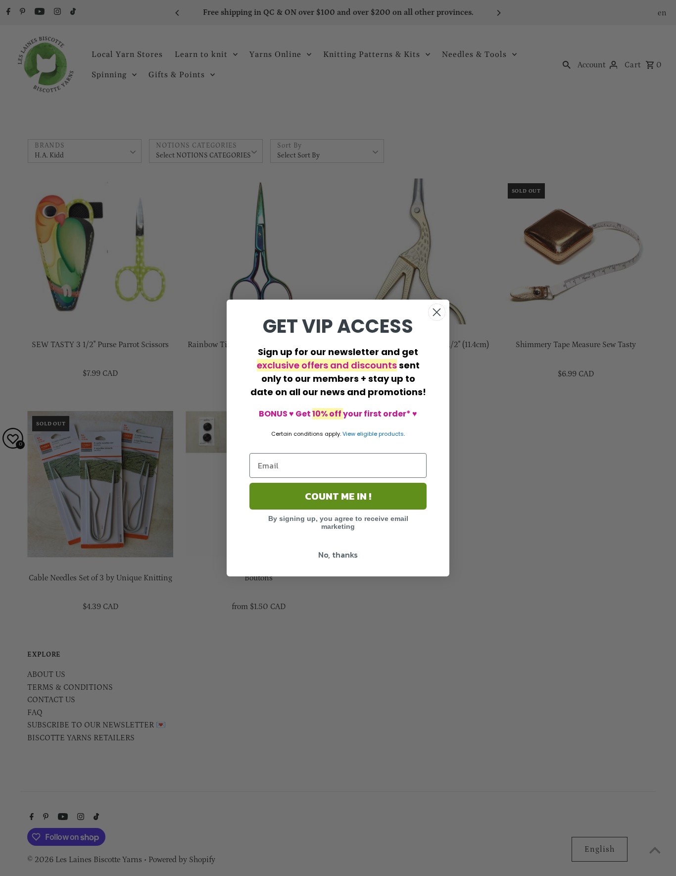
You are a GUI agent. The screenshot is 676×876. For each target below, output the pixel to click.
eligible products (380, 434)
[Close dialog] (436, 312)
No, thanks (338, 555)
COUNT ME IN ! (338, 496)
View (348, 434)
